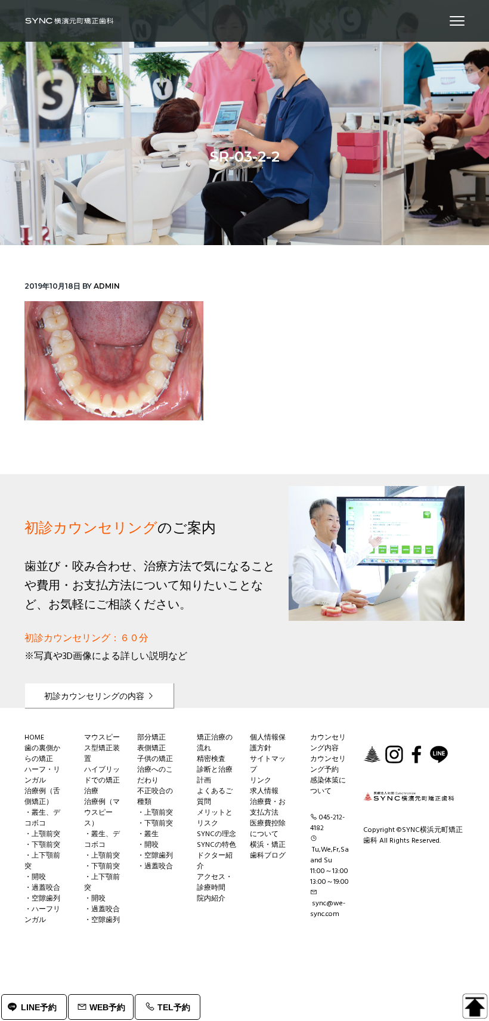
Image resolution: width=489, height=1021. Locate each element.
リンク (260, 781)
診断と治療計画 (215, 775)
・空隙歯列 (42, 899)
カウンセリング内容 (328, 743)
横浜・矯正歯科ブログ (268, 850)
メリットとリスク (215, 818)
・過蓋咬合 (42, 888)
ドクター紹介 (215, 861)
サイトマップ (268, 764)
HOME (34, 738)
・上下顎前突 (42, 861)
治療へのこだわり (155, 775)
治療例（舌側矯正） (42, 796)
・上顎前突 (42, 834)
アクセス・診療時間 (215, 882)
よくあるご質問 (215, 796)
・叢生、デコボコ (42, 818)
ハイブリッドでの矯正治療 (102, 780)
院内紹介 (211, 899)
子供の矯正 (155, 759)
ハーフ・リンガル (42, 775)
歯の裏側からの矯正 (42, 753)
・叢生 (148, 834)
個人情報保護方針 (268, 743)
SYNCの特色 (216, 845)
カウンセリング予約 (328, 764)
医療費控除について (268, 829)
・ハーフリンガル (42, 915)
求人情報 (264, 791)
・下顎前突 (42, 845)
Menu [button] (443, 20)
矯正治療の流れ (215, 743)
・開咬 (35, 877)
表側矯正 (151, 748)
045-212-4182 (327, 823)
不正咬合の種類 (155, 796)
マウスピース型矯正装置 (102, 748)
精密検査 (211, 759)
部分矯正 (151, 738)
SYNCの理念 (216, 834)
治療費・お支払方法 (268, 807)
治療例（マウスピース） (102, 813)
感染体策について (328, 786)
